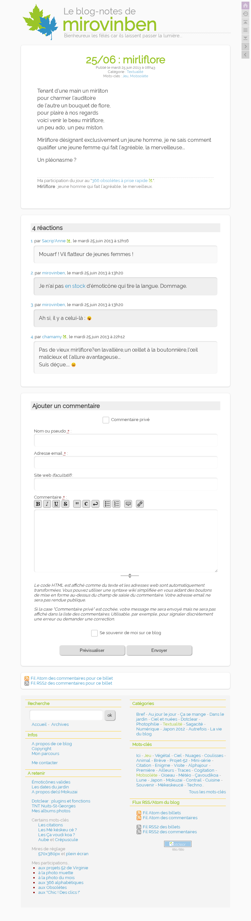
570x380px (49, 853)
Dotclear (189, 719)
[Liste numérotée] (116, 504)
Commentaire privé (130, 419)
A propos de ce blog (52, 743)
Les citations (50, 824)
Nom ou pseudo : (52, 431)
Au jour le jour (162, 714)
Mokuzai (174, 780)
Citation (143, 765)
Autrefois (198, 729)
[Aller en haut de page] (245, 22)
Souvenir (145, 785)
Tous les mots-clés (207, 791)
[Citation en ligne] (77, 504)
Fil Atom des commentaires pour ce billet (72, 678)
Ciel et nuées (164, 719)
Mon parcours (45, 753)
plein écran (77, 853)
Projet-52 (179, 760)
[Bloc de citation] (128, 504)
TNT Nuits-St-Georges (53, 805)
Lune (141, 780)
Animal (143, 760)
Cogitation (204, 770)
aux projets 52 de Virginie (63, 867)
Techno (194, 785)
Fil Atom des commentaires (170, 817)
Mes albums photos (51, 810)
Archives (60, 724)
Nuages (193, 755)
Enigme (162, 765)
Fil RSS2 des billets (161, 826)
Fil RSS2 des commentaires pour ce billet (71, 683)
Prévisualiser (92, 650)
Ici (138, 755)
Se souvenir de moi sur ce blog (130, 632)
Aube (43, 839)
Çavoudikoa (206, 775)
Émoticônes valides (51, 782)
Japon (156, 780)
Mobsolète (139, 76)
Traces (184, 770)
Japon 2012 (174, 729)
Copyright (41, 748)
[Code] (86, 504)
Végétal (162, 755)
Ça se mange (193, 714)
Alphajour (198, 765)
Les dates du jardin (50, 786)
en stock (75, 286)
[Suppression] (65, 504)
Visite (179, 765)
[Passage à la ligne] (95, 504)
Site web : (53, 475)
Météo (184, 775)
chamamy (52, 336)
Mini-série (201, 760)
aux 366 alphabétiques (60, 882)
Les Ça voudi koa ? (56, 834)
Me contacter (45, 762)
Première (145, 770)
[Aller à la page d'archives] (245, 14)
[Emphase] (47, 504)
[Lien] (140, 504)
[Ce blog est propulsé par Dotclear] (178, 844)
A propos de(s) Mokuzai (54, 791)
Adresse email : (51, 453)
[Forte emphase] (38, 504)
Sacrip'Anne (54, 240)
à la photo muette (55, 872)
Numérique (147, 729)
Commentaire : (50, 497)
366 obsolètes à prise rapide (120, 180)
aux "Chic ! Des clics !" (59, 892)
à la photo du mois (56, 877)
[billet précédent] (245, 46)
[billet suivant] (245, 55)
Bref (140, 714)
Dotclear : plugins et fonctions (61, 801)
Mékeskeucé (170, 785)
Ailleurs (166, 770)
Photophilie (147, 724)
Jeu (125, 76)
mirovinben (53, 272)
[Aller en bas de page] (245, 38)
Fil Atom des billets (162, 812)
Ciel (178, 755)
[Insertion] (56, 504)
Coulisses (213, 755)
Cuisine (212, 780)
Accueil (39, 724)
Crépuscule (66, 839)
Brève (160, 760)
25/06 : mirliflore (125, 59)
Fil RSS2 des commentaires (170, 831)
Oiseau (168, 775)
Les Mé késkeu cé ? (57, 829)
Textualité (135, 72)
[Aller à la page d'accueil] (245, 5)
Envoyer (159, 650)
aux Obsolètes (52, 887)
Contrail (194, 780)
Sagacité (194, 724)
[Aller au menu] (245, 30)
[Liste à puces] (107, 504)
